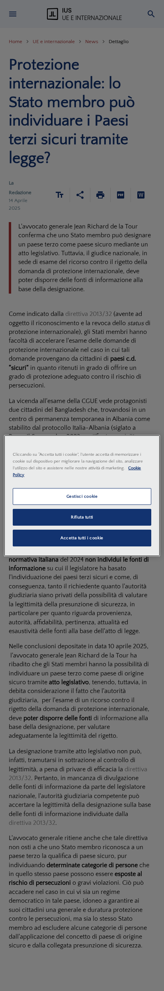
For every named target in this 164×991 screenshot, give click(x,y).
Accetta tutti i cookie (82, 537)
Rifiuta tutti (82, 517)
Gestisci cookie (82, 496)
